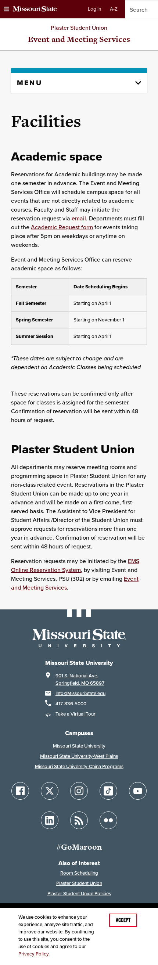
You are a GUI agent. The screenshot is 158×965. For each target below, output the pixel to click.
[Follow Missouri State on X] (49, 791)
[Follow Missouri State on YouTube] (138, 791)
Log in (94, 9)
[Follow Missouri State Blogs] (79, 820)
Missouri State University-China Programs (79, 766)
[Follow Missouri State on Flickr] (108, 820)
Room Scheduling (79, 872)
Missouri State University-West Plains (79, 756)
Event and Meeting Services (79, 39)
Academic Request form (62, 227)
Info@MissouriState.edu (80, 693)
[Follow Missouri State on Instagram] (79, 791)
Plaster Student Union (79, 28)
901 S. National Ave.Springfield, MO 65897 (79, 679)
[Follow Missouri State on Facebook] (20, 791)
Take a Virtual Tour (75, 713)
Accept (123, 920)
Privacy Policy (33, 953)
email (79, 218)
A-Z (114, 9)
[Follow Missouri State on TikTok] (108, 791)
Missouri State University (79, 745)
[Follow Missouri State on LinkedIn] (49, 820)
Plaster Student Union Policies (79, 893)
